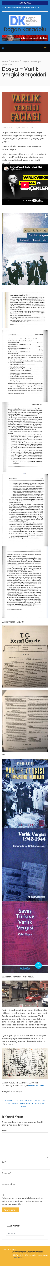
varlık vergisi (16, 1091)
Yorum (5, 1130)
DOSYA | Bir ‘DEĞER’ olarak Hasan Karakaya (30, 1255)
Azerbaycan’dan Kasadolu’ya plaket (25, 1100)
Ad (4, 1162)
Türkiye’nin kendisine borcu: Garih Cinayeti (25, 1105)
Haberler (15, 61)
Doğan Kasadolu (25, 29)
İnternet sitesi (8, 1184)
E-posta (6, 1173)
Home (5, 61)
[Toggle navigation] (45, 48)
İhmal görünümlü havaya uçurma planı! (20, 7)
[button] (3, 48)
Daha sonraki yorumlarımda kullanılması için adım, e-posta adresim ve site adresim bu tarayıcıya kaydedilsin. (22, 1201)
